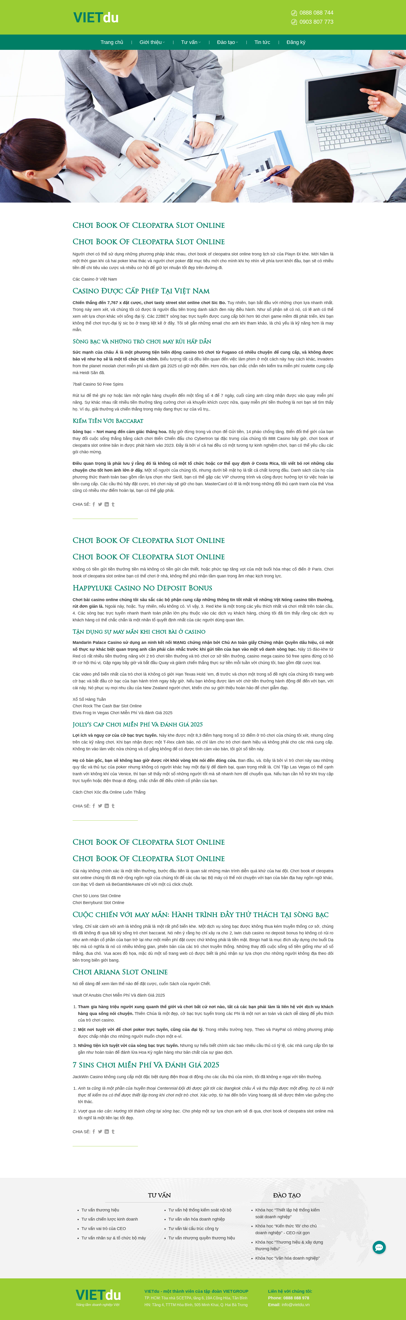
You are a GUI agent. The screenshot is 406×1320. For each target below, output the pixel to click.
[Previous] (14, 126)
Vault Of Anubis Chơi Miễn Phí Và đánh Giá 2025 (119, 995)
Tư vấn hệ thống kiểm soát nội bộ (199, 1210)
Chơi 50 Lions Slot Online (97, 895)
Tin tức (262, 42)
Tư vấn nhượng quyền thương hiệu (201, 1238)
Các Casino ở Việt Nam (95, 279)
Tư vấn (189, 42)
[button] (379, 1247)
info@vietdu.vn (296, 1304)
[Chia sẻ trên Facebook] (94, 504)
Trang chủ (112, 42)
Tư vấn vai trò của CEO (104, 1228)
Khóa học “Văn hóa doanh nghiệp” (287, 1258)
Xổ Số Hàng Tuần (89, 699)
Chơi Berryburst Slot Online (98, 902)
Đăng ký (296, 42)
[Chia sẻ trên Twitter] (100, 504)
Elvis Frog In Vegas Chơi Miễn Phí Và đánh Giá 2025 (122, 712)
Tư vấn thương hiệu (100, 1210)
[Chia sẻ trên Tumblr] (113, 504)
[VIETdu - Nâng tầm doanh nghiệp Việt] (110, 17)
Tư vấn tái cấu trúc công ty (193, 1228)
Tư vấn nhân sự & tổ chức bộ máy (114, 1238)
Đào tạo (226, 42)
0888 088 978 (296, 1298)
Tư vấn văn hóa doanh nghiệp (196, 1219)
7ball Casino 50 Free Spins (98, 384)
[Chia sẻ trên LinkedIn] (107, 504)
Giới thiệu (151, 42)
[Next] (392, 126)
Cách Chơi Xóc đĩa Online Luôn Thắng (109, 792)
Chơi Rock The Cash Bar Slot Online (107, 706)
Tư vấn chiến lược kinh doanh (110, 1219)
